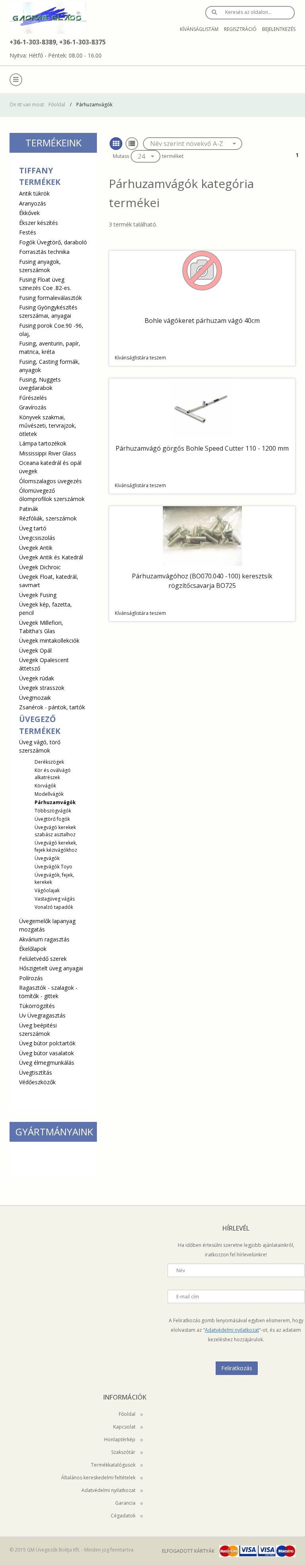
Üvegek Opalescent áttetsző (44, 664)
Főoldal (56, 104)
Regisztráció (240, 29)
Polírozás (31, 978)
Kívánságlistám (199, 29)
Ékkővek (29, 213)
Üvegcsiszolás (37, 538)
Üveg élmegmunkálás (46, 1062)
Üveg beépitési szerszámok (38, 1029)
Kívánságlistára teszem (140, 357)
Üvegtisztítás (35, 1072)
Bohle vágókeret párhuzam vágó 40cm (202, 320)
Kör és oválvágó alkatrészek (53, 774)
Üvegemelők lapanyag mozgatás (47, 925)
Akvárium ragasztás (44, 939)
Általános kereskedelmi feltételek (99, 1477)
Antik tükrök (34, 193)
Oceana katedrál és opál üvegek (50, 467)
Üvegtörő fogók (52, 819)
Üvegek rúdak (36, 678)
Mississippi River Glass (47, 453)
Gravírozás (32, 407)
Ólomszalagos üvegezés (50, 481)
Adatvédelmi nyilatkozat (232, 1330)
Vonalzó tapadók (54, 907)
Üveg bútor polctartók (47, 1043)
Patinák (28, 509)
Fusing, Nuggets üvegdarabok (40, 384)
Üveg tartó (32, 528)
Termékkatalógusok (114, 1464)
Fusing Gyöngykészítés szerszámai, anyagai (48, 311)
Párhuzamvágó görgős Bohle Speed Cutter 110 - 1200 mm (202, 448)
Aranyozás (32, 203)
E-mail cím (187, 1296)
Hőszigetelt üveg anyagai (51, 968)
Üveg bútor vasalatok (46, 1053)
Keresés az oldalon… (248, 12)
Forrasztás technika (44, 251)
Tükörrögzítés (37, 1006)
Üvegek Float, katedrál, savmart (48, 581)
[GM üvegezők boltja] (48, 18)
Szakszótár (124, 1452)
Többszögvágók (53, 810)
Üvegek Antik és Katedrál (51, 557)
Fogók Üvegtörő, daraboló (53, 242)
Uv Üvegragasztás (42, 1015)
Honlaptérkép (120, 1439)
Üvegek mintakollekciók (49, 640)
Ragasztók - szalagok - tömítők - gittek (48, 992)
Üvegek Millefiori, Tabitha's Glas (41, 627)
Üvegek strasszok (41, 687)
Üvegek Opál (35, 650)
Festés (27, 232)
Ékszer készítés (38, 223)
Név (180, 1270)
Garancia (126, 1503)
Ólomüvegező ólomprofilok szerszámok (52, 495)
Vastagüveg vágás (55, 898)
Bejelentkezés (278, 29)
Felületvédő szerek (43, 958)
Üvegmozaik (35, 697)
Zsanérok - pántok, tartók (52, 707)
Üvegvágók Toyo (53, 866)
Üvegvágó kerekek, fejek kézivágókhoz (56, 846)
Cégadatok (124, 1515)
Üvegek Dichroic (40, 567)
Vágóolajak (47, 890)
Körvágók (45, 785)
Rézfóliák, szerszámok (48, 518)
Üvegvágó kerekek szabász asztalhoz (55, 831)
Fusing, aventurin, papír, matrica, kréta (49, 347)
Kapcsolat (125, 1426)
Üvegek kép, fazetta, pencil (45, 608)
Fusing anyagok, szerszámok (40, 266)
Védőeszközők (37, 1082)
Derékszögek (49, 761)
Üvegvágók (47, 858)
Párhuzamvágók (55, 802)
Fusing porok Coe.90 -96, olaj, (51, 330)
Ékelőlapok (32, 948)
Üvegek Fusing (37, 595)
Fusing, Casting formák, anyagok (49, 366)
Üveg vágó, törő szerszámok (48, 824)
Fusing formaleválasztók (50, 297)
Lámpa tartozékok (42, 443)
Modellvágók (49, 794)
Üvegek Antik (35, 547)
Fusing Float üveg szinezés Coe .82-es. (45, 284)
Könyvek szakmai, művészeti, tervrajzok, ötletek (47, 425)
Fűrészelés (33, 397)
